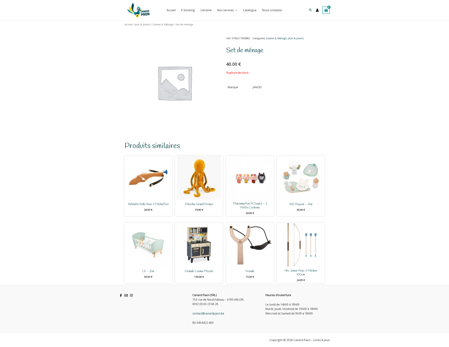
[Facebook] (120, 295)
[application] (235, 10)
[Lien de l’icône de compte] (317, 10)
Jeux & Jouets (142, 24)
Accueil (128, 24)
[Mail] (126, 295)
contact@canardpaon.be (208, 313)
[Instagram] (131, 295)
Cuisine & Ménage (163, 24)
